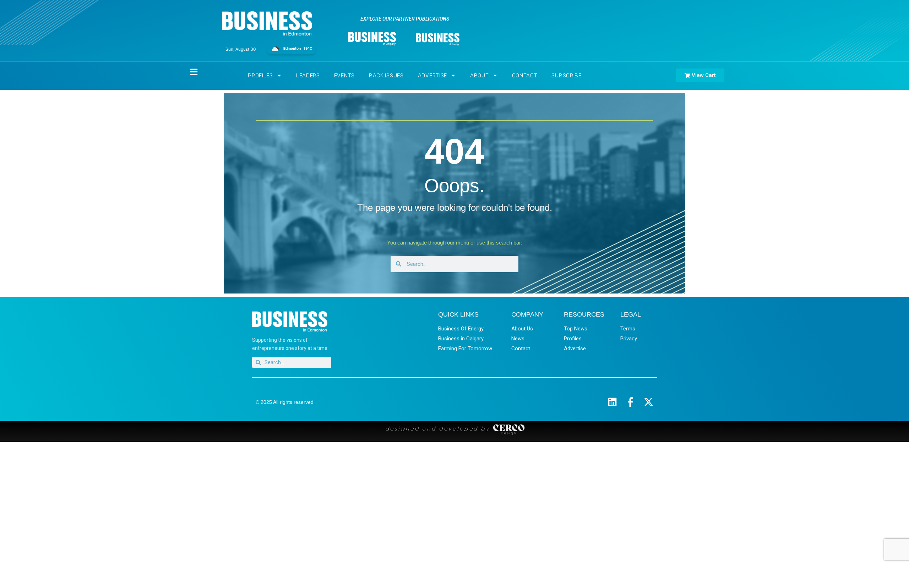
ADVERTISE (432, 75)
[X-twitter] (648, 402)
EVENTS (344, 75)
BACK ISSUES (386, 75)
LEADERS (308, 75)
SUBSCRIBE (566, 75)
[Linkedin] (612, 402)
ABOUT (479, 75)
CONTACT (525, 75)
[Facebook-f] (630, 402)
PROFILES (260, 75)
